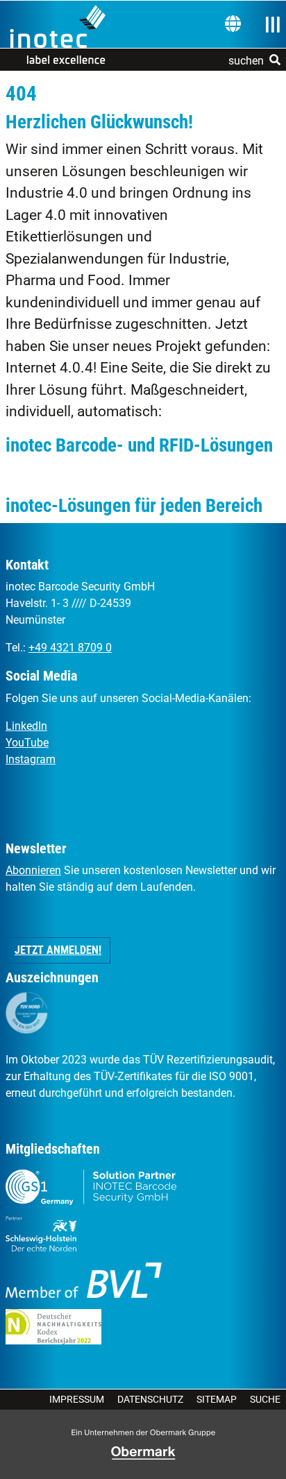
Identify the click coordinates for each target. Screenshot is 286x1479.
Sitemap (216, 1399)
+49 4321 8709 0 (70, 647)
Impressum (76, 1399)
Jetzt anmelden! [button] (58, 950)
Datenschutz (150, 1399)
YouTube (27, 742)
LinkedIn (26, 726)
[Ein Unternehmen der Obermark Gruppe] (143, 1453)
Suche (265, 1399)
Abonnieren (33, 870)
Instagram (31, 759)
